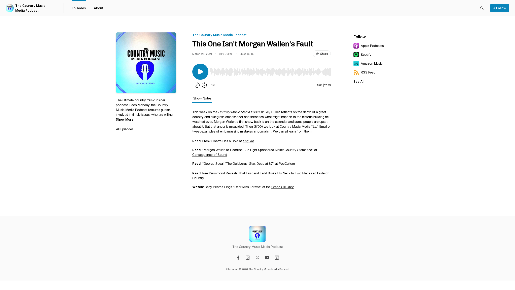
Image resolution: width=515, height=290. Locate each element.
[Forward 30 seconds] (204, 85)
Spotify (366, 55)
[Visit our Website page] (277, 258)
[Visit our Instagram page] (248, 258)
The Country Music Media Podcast (30, 8)
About (98, 8)
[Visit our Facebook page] (238, 258)
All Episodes (125, 129)
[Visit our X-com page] (257, 258)
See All (358, 82)
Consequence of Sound (209, 155)
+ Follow (499, 8)
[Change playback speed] (213, 85)
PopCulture (287, 164)
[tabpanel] (261, 151)
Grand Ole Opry (282, 187)
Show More (125, 119)
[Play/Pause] (200, 72)
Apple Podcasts (372, 46)
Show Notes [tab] (202, 98)
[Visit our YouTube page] (267, 258)
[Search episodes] (482, 8)
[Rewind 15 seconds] (197, 85)
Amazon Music (372, 63)
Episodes (79, 8)
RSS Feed (368, 72)
